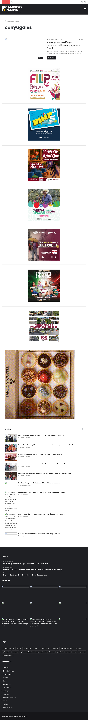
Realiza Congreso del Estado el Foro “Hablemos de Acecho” (41, 483)
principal (60, 652)
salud (74, 652)
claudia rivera (45, 648)
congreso (55, 648)
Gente (5, 681)
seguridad (82, 652)
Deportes (6, 668)
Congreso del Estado (67, 648)
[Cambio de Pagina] (12, 9)
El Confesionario (8, 671)
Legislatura (7, 687)
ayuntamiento (28, 648)
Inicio (8, 21)
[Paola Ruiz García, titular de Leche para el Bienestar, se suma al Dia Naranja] (11, 448)
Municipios (6, 691)
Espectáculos (7, 674)
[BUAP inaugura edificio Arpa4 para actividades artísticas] (11, 438)
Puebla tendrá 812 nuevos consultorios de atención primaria (42, 492)
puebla (68, 652)
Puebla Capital (8, 707)
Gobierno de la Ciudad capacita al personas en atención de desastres (46, 464)
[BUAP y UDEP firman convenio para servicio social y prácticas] (11, 522)
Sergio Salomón (7, 655)
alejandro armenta (8, 648)
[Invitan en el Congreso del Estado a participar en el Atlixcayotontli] (11, 476)
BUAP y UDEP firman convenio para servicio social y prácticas (42, 514)
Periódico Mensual (9, 697)
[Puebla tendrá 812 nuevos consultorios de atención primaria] (11, 501)
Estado (5, 677)
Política (5, 704)
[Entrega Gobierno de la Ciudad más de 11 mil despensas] (11, 457)
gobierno (15, 652)
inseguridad (39, 652)
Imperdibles (7, 684)
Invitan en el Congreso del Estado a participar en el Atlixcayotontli (44, 473)
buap (36, 648)
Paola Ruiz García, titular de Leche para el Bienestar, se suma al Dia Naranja (48, 445)
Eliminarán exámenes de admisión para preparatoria (39, 533)
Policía (5, 701)
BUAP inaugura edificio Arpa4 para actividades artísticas (41, 435)
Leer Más (51, 57)
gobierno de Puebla (27, 652)
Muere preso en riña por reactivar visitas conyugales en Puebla (64, 45)
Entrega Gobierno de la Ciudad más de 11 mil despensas (29, 2)
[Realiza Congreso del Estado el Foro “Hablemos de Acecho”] (11, 486)
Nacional (6, 694)
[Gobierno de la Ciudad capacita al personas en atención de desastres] (11, 467)
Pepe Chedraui (50, 652)
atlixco (19, 648)
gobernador (6, 652)
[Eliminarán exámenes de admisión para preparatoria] (11, 536)
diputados (79, 648)
